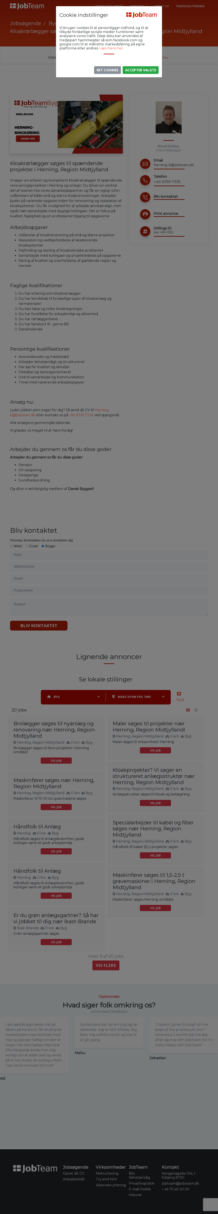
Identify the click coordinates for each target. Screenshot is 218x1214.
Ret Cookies (107, 70)
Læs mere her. (111, 48)
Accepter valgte (140, 70)
